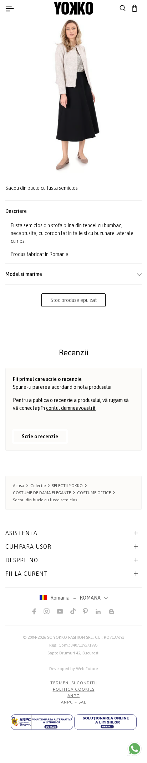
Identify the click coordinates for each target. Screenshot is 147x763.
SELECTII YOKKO (67, 485)
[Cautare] (123, 8)
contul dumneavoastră (71, 408)
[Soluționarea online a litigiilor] (105, 722)
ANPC (73, 695)
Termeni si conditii (73, 682)
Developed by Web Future (73, 668)
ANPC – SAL (73, 702)
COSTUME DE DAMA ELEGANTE (42, 492)
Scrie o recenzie (40, 436)
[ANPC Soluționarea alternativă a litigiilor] (42, 722)
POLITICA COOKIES (74, 689)
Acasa (18, 485)
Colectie (38, 485)
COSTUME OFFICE (94, 492)
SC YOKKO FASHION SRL (70, 637)
